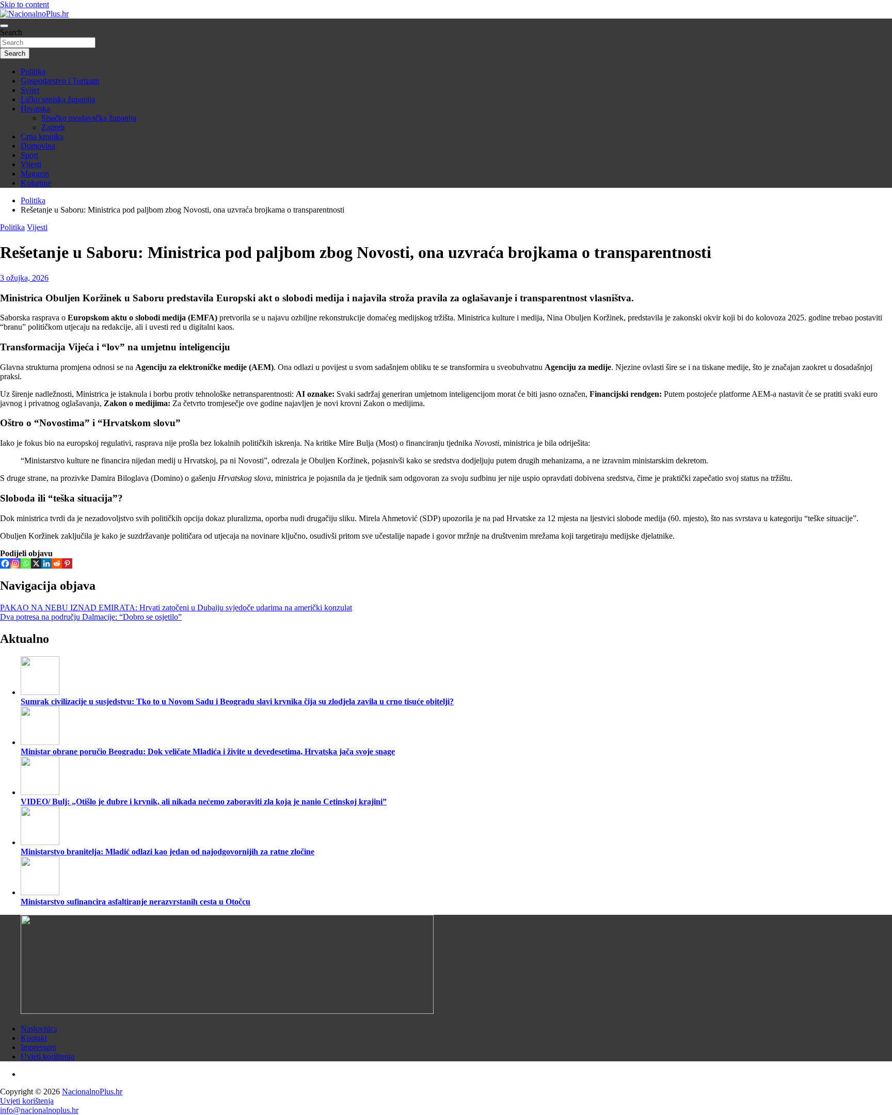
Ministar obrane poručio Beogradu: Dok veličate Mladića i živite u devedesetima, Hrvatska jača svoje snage (208, 751)
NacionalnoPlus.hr (92, 1091)
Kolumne (36, 183)
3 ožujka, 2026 (24, 277)
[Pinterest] (67, 563)
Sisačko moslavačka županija (88, 118)
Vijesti (31, 164)
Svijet (30, 90)
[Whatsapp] (26, 563)
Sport (29, 155)
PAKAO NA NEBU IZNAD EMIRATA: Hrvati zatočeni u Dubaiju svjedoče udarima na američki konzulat (176, 607)
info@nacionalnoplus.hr (39, 1110)
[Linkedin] (46, 563)
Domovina (38, 145)
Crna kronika (42, 136)
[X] (36, 563)
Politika (33, 71)
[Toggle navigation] (4, 25)
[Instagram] (15, 563)
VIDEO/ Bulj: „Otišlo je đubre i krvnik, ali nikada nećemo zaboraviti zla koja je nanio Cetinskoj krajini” (204, 801)
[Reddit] (57, 563)
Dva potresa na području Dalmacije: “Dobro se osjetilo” (91, 616)
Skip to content (24, 4)
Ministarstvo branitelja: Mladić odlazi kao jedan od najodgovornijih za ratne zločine (167, 851)
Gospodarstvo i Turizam (60, 80)
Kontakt (34, 1037)
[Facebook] (5, 563)
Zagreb (53, 127)
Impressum (38, 1047)
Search (11, 32)
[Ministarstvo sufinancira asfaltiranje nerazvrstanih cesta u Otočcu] (40, 892)
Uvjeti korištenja (47, 1056)
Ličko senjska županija (58, 99)
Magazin (35, 173)
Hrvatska (35, 108)
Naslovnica (39, 1028)
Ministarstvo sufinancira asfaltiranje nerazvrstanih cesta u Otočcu (135, 901)
